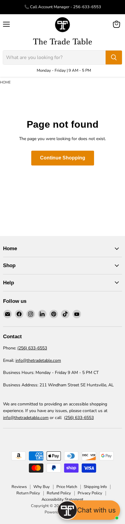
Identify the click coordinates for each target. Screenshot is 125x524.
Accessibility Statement (62, 499)
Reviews (19, 487)
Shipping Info (95, 487)
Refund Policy (59, 493)
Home (5, 82)
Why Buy (41, 487)
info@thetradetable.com (38, 360)
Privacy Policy (90, 493)
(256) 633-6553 (32, 348)
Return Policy (28, 493)
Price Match (66, 487)
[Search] (114, 57)
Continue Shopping (62, 157)
